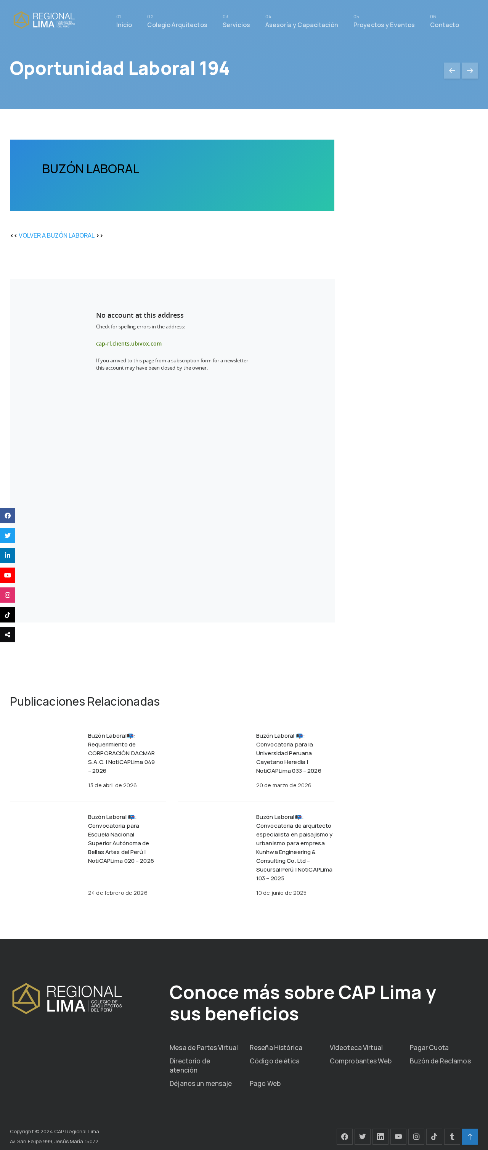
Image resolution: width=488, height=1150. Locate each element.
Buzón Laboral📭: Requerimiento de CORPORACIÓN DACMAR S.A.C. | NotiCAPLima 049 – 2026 (121, 753)
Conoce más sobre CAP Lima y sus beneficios (303, 1003)
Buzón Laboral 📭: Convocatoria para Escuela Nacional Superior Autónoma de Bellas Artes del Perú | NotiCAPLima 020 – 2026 (121, 839)
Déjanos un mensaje (201, 1083)
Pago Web (265, 1083)
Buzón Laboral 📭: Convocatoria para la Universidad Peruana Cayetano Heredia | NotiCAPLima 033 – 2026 (288, 753)
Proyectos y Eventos (384, 24)
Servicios (236, 24)
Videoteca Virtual (356, 1047)
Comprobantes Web (361, 1061)
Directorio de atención (190, 1065)
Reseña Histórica (276, 1047)
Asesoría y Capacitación (301, 24)
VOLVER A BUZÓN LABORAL (57, 235)
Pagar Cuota (429, 1047)
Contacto (444, 24)
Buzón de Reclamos (440, 1061)
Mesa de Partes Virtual (204, 1047)
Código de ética (275, 1061)
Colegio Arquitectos (177, 24)
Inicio (124, 24)
